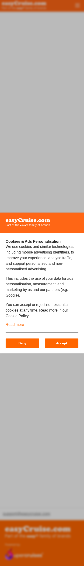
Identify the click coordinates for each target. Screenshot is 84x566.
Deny (22, 343)
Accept (61, 343)
